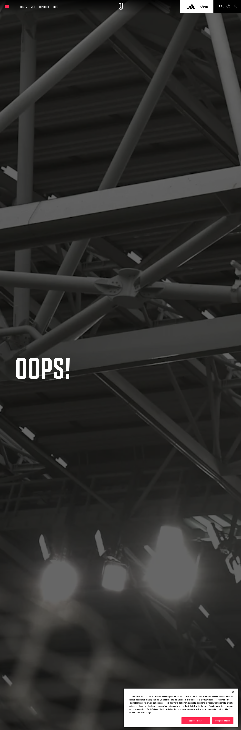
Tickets (23, 6)
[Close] (233, 691)
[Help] (228, 7)
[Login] (235, 7)
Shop (33, 6)
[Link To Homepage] (121, 6)
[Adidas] (191, 6)
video (55, 6)
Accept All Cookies (222, 720)
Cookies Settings (195, 720)
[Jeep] (204, 6)
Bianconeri (44, 6)
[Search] (221, 7)
